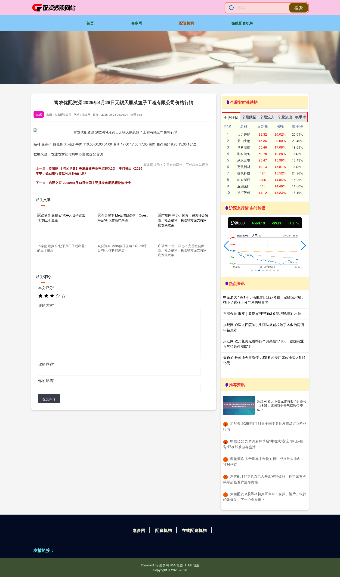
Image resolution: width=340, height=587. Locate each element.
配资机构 (186, 23)
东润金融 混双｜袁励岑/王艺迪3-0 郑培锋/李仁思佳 (262, 313)
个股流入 (267, 117)
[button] (226, 246)
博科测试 (243, 147)
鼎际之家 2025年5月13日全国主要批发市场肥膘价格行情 (90, 182)
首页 (90, 23)
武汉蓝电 (243, 160)
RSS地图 (176, 565)
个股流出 (285, 117)
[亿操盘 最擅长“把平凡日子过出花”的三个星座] (62, 227)
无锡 (38, 114)
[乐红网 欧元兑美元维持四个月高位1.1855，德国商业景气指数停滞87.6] (239, 405)
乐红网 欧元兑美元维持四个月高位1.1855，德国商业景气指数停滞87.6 (281, 405)
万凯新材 (243, 166)
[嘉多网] (54, 7)
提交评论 (49, 399)
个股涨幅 (231, 117)
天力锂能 (243, 134)
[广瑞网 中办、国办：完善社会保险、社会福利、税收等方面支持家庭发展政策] (183, 227)
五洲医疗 (243, 186)
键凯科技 (243, 173)
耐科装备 (243, 153)
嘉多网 (136, 23)
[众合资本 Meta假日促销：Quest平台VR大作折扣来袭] (123, 227)
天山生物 (243, 140)
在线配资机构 (242, 23)
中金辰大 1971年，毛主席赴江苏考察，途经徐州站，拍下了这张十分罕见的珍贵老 (263, 300)
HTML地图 (191, 565)
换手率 (300, 117)
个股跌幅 (249, 117)
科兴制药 (243, 179)
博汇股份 (243, 192)
